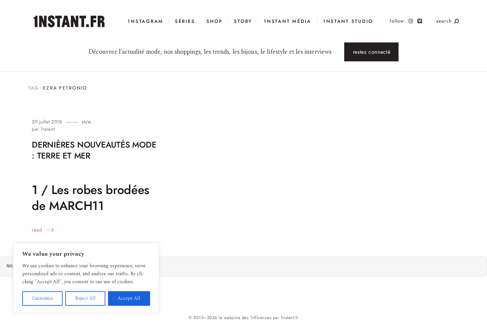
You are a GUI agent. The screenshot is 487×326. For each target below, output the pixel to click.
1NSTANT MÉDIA (287, 21)
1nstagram (145, 21)
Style (86, 122)
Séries (185, 21)
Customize (42, 298)
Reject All (85, 298)
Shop (214, 21)
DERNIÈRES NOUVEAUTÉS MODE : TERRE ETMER (94, 150)
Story (243, 21)
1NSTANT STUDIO (348, 21)
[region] (86, 278)
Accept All (129, 298)
